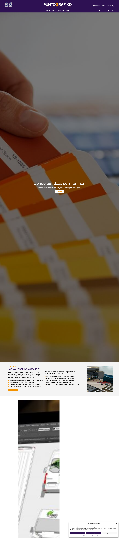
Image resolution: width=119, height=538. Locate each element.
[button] (116, 523)
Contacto (69, 10)
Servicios (52, 10)
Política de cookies (86, 535)
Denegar (94, 533)
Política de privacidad (95, 535)
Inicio (46, 10)
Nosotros (61, 10)
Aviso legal (102, 535)
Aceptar (78, 533)
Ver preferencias (109, 533)
